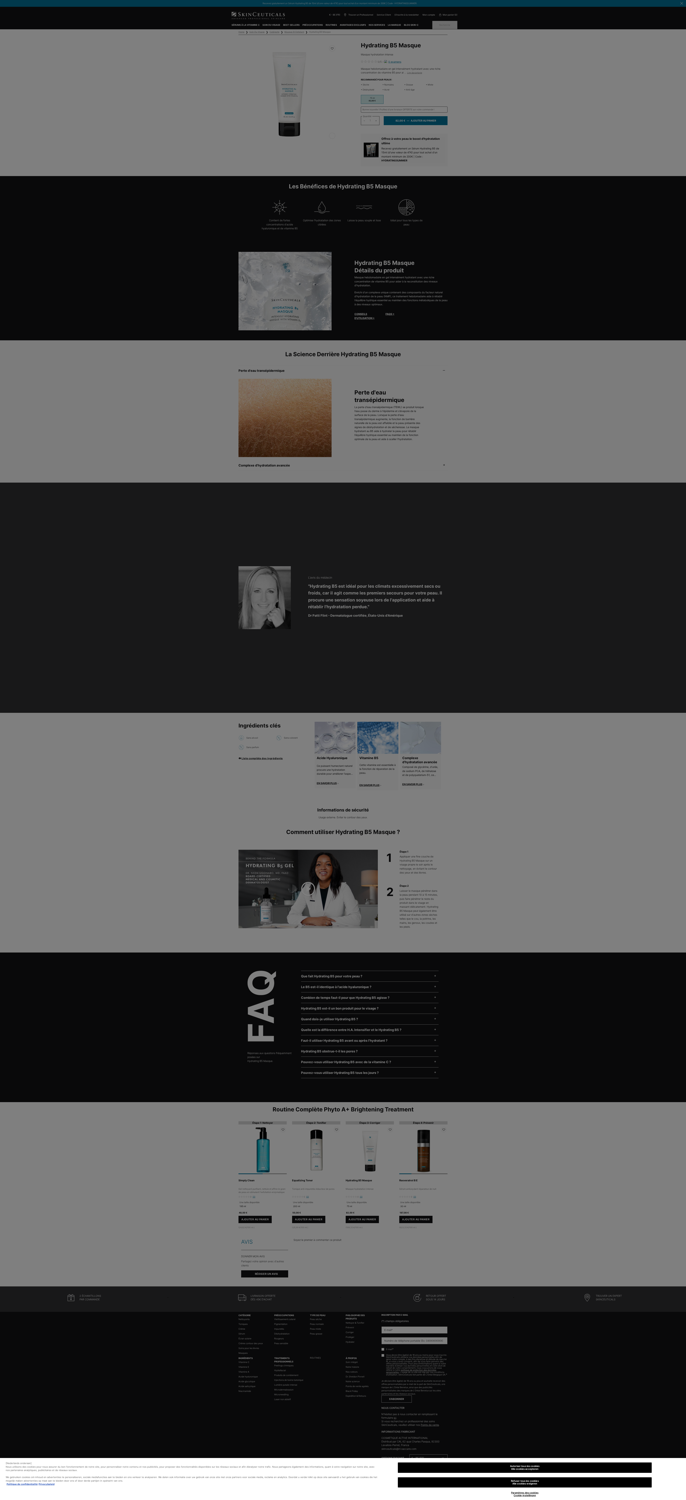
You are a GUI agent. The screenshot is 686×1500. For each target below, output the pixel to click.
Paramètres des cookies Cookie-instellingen (524, 1494)
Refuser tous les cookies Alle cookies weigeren (525, 1482)
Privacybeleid (46, 1484)
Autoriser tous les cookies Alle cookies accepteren (525, 1467)
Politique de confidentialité (22, 1484)
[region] (343, 1479)
